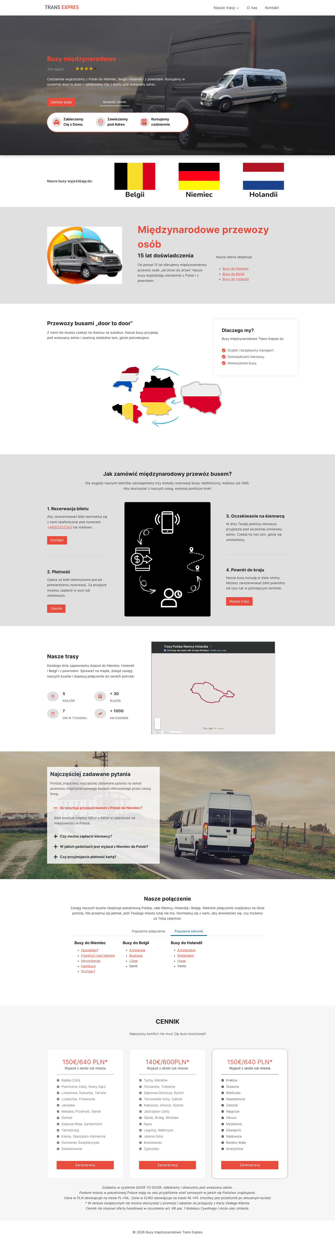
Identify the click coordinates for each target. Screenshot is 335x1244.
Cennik (56, 608)
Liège (133, 961)
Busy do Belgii (233, 274)
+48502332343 (59, 527)
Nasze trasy (239, 601)
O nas (252, 7)
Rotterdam (185, 956)
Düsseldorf (89, 950)
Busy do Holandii (236, 279)
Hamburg (88, 966)
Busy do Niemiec (236, 269)
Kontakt (272, 7)
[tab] (148, 932)
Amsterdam (186, 950)
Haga (181, 961)
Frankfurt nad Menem (98, 956)
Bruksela (136, 956)
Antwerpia (137, 950)
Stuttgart (88, 971)
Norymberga (90, 961)
